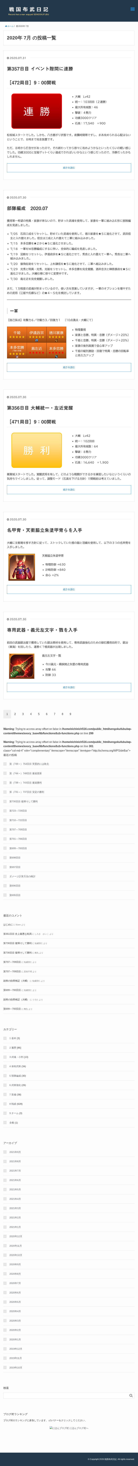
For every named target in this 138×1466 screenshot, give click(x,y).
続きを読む (69, 168)
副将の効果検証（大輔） (16, 980)
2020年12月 (15, 1236)
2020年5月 (15, 1302)
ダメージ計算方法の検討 (22, 876)
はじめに (8, 924)
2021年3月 (15, 1208)
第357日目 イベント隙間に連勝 (40, 68)
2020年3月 (15, 1320)
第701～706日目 (18, 838)
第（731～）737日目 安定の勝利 (26, 792)
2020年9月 (15, 1264)
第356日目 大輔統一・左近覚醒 (40, 407)
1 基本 (12, 1038)
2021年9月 (15, 1152)
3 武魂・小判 (16, 1057)
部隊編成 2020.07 (27, 208)
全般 (11, 1122)
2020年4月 (15, 1311)
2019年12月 (15, 1348)
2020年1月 (15, 1339)
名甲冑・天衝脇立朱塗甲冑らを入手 (44, 530)
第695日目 (15, 895)
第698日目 (15, 857)
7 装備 (12, 1094)
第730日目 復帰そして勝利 (23, 801)
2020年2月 (15, 1330)
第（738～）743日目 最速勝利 (25, 782)
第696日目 (15, 885)
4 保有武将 (15, 1066)
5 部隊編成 (15, 1075)
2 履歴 (12, 1047)
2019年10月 (15, 1367)
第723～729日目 (18, 810)
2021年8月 (15, 1161)
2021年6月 (15, 1180)
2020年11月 (15, 1245)
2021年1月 (15, 1227)
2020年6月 (15, 1292)
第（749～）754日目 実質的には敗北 (29, 764)
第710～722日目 (18, 820)
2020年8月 (15, 1273)
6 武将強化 (15, 1085)
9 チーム (14, 1113)
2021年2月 (15, 1217)
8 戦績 (12, 1104)
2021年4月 (15, 1199)
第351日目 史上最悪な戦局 (17, 934)
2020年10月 (15, 1255)
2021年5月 (15, 1189)
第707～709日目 (18, 829)
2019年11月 (15, 1358)
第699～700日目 (18, 848)
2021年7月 (15, 1170)
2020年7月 (15, 1283)
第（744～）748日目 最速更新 (25, 773)
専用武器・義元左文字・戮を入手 (42, 630)
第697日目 (15, 867)
